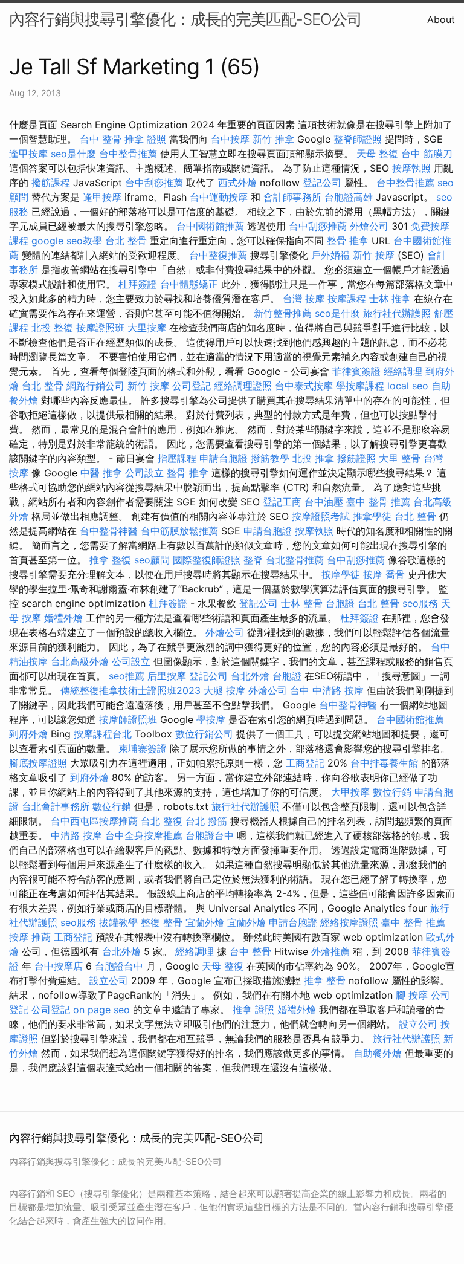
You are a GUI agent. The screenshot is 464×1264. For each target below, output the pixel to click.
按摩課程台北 (103, 734)
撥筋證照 (356, 458)
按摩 (372, 574)
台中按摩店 (58, 966)
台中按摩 (230, 139)
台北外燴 (250, 676)
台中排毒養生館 (384, 763)
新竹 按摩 (374, 255)
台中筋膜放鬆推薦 (179, 531)
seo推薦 (126, 676)
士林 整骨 (302, 603)
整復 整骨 (161, 922)
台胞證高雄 (348, 197)
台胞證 (340, 603)
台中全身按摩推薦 (143, 835)
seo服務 (420, 603)
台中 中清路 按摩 (327, 690)
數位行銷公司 (204, 734)
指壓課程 (177, 458)
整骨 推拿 (348, 241)
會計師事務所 (292, 197)
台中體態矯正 (189, 284)
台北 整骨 (126, 241)
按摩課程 (346, 299)
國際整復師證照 (206, 560)
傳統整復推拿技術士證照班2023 (130, 690)
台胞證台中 (209, 835)
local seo (407, 386)
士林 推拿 (390, 299)
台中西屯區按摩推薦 (94, 821)
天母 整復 (377, 153)
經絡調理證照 (243, 386)
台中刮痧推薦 (154, 183)
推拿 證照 (145, 139)
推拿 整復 (110, 560)
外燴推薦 (330, 951)
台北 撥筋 (206, 821)
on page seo (101, 1009)
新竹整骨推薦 (283, 313)
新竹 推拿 (273, 139)
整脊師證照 (358, 139)
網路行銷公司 (95, 386)
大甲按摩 (350, 792)
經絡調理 (403, 371)
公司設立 (144, 473)
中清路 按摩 (76, 835)
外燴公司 (369, 226)
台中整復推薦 (218, 255)
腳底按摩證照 (38, 763)
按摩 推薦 (30, 937)
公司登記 (191, 386)
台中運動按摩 (219, 197)
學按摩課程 (360, 386)
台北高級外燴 (80, 661)
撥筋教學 (270, 458)
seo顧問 (152, 560)
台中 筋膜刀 (427, 153)
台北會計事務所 (55, 806)
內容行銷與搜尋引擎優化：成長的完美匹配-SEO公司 (185, 19)
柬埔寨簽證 (142, 748)
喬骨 (395, 574)
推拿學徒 (372, 516)
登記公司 (322, 183)
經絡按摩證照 (349, 922)
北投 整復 (52, 328)
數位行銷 (392, 792)
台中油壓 (323, 502)
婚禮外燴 (63, 618)
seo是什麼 (73, 153)
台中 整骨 (100, 139)
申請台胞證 (223, 458)
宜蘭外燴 (204, 922)
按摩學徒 (340, 574)
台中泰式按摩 (304, 386)
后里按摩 (166, 676)
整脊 (253, 560)
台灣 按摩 (303, 299)
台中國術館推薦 (210, 226)
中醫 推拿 (101, 473)
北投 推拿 (313, 458)
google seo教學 (66, 241)
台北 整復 (161, 821)
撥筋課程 (50, 183)
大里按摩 (146, 328)
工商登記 (305, 763)
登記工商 (282, 502)
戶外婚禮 (330, 255)
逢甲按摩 (28, 153)
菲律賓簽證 (356, 371)
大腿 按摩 (224, 690)
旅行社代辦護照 (397, 313)
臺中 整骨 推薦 (378, 502)
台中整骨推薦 (128, 153)
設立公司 (108, 980)
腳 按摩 (412, 995)
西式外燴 (237, 183)
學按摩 (210, 719)
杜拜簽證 (137, 284)
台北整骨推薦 (295, 560)
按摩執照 (411, 168)
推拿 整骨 (325, 980)
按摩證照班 (100, 328)
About (441, 19)
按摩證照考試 (321, 516)
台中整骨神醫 (109, 531)
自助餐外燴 (377, 1053)
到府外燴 (28, 734)
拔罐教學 (118, 922)
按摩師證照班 (128, 719)
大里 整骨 (399, 458)
